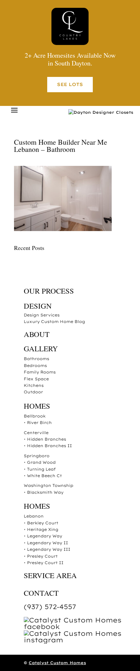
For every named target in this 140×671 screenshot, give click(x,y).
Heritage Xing (42, 529)
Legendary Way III (48, 549)
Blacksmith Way (45, 492)
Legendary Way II (47, 542)
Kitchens (34, 385)
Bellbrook (35, 416)
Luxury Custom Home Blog (54, 321)
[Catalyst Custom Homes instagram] (75, 640)
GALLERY (41, 348)
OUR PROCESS (49, 291)
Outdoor (33, 391)
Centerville (36, 432)
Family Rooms (40, 372)
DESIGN (38, 306)
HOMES (37, 406)
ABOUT (36, 334)
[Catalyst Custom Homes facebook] (75, 626)
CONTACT (41, 593)
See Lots (70, 84)
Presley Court (42, 556)
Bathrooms (36, 358)
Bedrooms (35, 365)
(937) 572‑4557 (50, 607)
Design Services (42, 315)
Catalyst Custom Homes (57, 662)
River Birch (39, 422)
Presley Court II (45, 562)
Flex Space (36, 378)
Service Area (50, 575)
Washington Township (48, 485)
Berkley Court (42, 522)
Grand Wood (41, 462)
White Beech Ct (44, 475)
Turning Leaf (41, 469)
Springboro (36, 455)
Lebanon (34, 516)
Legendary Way (44, 535)
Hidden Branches (46, 439)
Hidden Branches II (49, 445)
